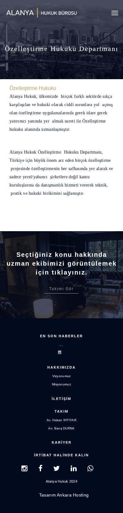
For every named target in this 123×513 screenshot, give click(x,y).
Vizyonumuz (61, 376)
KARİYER (62, 442)
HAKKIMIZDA (61, 367)
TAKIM (61, 411)
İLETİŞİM (61, 399)
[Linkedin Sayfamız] (74, 469)
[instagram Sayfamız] (24, 469)
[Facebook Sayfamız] (40, 469)
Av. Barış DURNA (61, 428)
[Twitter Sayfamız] (56, 469)
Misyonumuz (61, 384)
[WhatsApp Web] (90, 469)
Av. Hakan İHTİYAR (61, 420)
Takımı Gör (61, 289)
